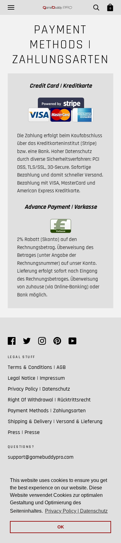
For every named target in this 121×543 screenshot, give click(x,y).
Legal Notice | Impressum (36, 378)
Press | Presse (24, 432)
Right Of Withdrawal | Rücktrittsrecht (49, 399)
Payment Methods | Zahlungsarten (47, 410)
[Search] (96, 7)
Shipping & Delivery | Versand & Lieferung (55, 421)
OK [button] (60, 526)
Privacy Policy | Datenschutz (39, 388)
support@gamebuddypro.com (41, 457)
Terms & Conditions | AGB (37, 367)
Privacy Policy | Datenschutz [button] (76, 511)
